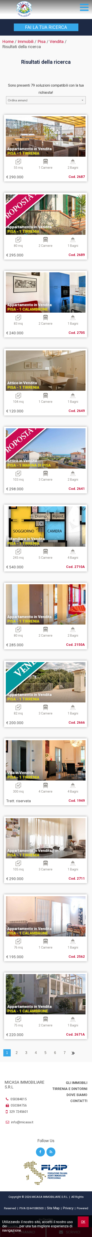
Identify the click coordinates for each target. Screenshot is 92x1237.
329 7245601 (18, 1112)
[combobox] (46, 100)
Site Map (53, 1208)
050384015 (18, 1099)
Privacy (68, 1208)
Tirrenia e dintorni (69, 1089)
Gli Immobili (76, 1083)
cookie (13, 1226)
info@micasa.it (21, 1122)
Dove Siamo (77, 1095)
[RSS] (50, 1151)
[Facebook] (40, 1151)
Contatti (78, 1101)
